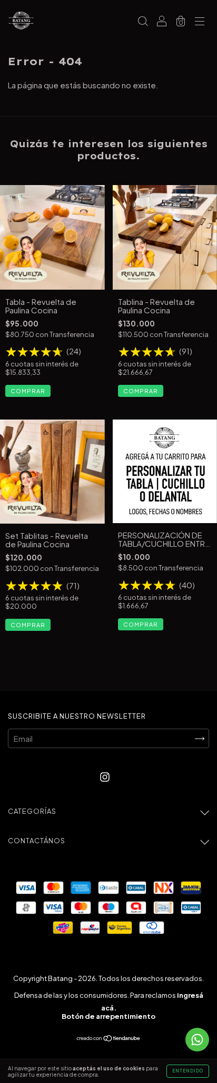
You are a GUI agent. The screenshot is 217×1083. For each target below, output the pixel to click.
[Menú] (199, 21)
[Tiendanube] (109, 1038)
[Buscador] (142, 21)
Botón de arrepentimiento (108, 1016)
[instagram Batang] (104, 776)
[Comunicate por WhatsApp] (197, 1039)
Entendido (187, 1071)
